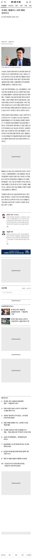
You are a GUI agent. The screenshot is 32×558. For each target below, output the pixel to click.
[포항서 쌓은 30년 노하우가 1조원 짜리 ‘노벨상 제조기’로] (5, 321)
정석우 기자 (4, 42)
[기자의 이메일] (7, 227)
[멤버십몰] (16, 252)
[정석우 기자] (3, 216)
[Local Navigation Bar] (2, 2)
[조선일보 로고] (16, 2)
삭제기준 (28, 288)
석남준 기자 (11, 42)
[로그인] (30, 2)
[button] (2, 2)
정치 (10, 555)
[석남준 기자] (3, 233)
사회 (22, 555)
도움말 (23, 288)
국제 (16, 555)
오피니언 (3, 555)
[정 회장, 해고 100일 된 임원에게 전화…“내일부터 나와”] (5, 312)
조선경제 (29, 555)
